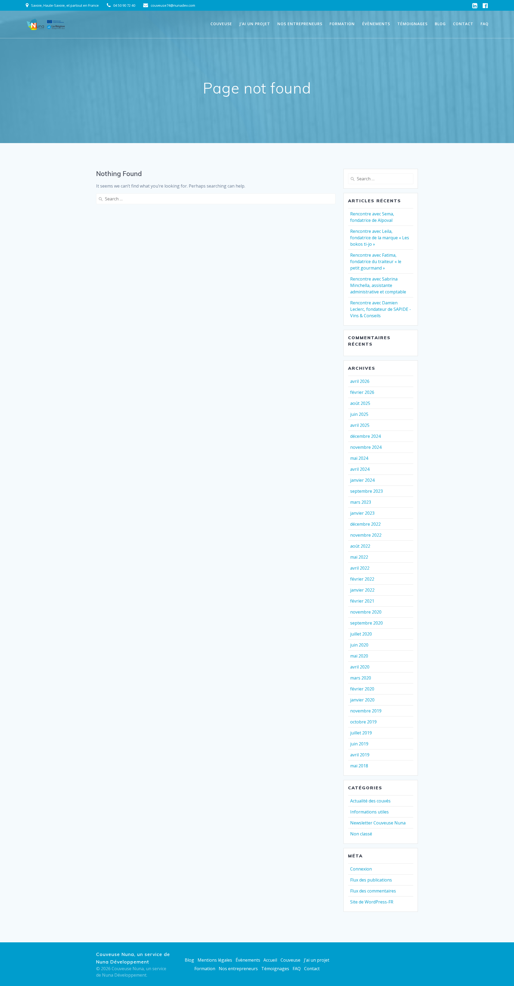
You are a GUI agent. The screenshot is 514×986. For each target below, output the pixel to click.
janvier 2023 (362, 513)
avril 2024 (359, 469)
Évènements (376, 23)
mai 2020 (359, 656)
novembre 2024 (365, 447)
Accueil (270, 960)
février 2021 (362, 601)
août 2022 (360, 546)
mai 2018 (359, 766)
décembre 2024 (365, 436)
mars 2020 (360, 678)
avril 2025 (359, 425)
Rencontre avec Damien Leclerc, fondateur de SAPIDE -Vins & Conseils (380, 309)
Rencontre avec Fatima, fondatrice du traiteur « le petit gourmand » (375, 261)
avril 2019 (359, 755)
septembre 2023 (366, 491)
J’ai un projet (254, 23)
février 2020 (362, 689)
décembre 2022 (365, 524)
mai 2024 (359, 458)
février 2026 (362, 392)
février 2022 (362, 579)
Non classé (361, 834)
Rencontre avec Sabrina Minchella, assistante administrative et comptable (378, 285)
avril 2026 (359, 381)
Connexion (361, 869)
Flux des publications (371, 880)
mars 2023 (360, 502)
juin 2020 (359, 645)
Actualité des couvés (370, 801)
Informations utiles (369, 812)
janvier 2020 (362, 700)
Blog (440, 23)
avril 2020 (359, 667)
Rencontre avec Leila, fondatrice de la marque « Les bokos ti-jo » (379, 237)
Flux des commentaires (373, 891)
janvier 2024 (362, 480)
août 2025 (360, 403)
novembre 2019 (365, 711)
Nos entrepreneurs (299, 23)
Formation (342, 23)
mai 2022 (359, 557)
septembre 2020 (366, 623)
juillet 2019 (361, 733)
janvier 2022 (362, 590)
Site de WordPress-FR (371, 902)
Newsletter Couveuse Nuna (378, 823)
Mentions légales (215, 960)
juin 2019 (359, 744)
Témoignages (412, 23)
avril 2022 (359, 568)
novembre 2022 (365, 535)
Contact (463, 23)
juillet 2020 (361, 634)
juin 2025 (359, 414)
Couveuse (221, 23)
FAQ (485, 23)
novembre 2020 (365, 612)
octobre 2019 (363, 722)
